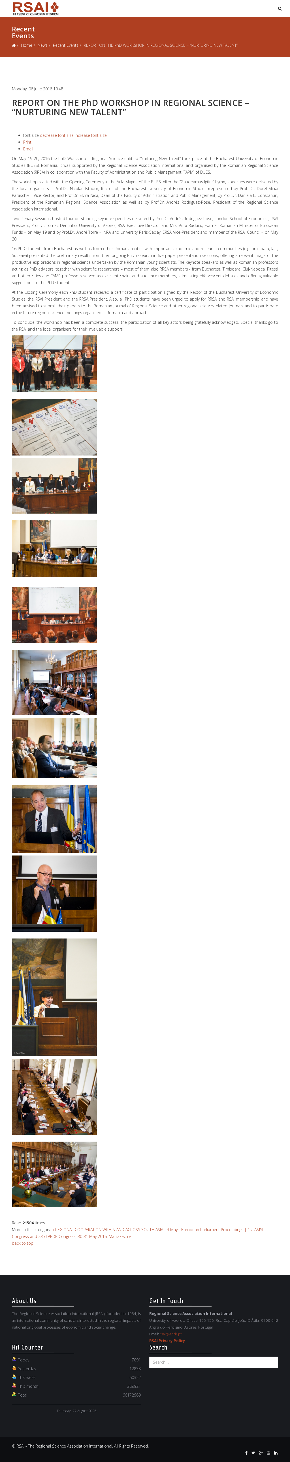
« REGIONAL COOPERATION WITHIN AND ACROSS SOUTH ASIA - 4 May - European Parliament (136, 1229)
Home (26, 45)
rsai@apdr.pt (171, 1334)
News (43, 45)
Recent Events (65, 45)
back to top (22, 1243)
